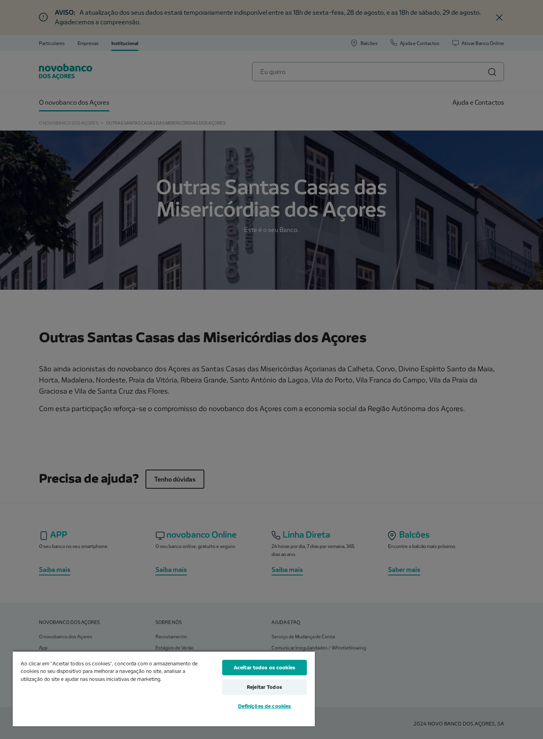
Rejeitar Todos (264, 687)
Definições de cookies (264, 706)
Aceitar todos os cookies (264, 667)
